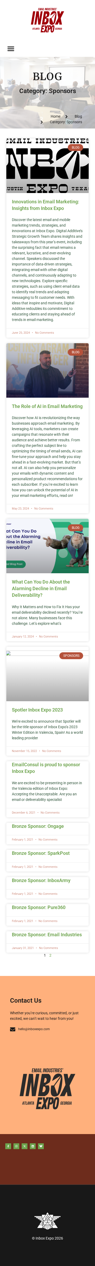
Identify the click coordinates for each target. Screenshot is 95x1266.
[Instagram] (16, 1146)
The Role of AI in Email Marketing (47, 406)
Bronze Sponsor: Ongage (38, 826)
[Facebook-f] (8, 1146)
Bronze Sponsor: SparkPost (41, 853)
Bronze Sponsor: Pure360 (38, 907)
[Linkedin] (33, 1146)
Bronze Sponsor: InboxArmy (41, 880)
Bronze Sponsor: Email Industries (47, 934)
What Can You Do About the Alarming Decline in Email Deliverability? (41, 588)
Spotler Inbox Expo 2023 (37, 710)
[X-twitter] (24, 1146)
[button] (10, 48)
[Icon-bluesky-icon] (41, 1146)
